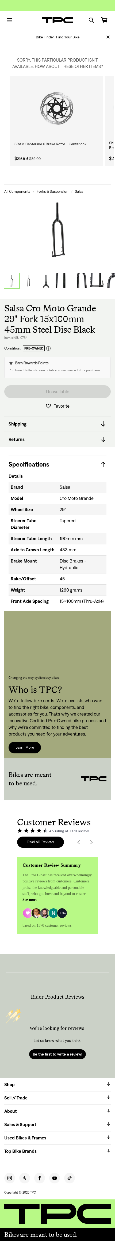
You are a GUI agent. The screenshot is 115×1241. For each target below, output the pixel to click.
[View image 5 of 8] (80, 280)
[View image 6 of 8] (97, 280)
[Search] (91, 20)
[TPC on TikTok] (69, 1178)
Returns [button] (17, 439)
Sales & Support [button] (20, 1124)
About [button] (10, 1111)
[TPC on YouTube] (54, 1178)
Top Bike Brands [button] (20, 1151)
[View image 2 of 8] (28, 280)
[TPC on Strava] (24, 1178)
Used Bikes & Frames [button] (25, 1137)
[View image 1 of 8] (11, 280)
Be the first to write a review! (57, 1054)
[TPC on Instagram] (9, 1178)
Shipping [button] (17, 423)
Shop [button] (9, 1084)
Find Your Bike (67, 37)
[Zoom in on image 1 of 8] (57, 229)
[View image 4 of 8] (63, 280)
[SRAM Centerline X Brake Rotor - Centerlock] (56, 108)
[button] (108, 37)
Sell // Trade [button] (16, 1097)
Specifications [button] (29, 464)
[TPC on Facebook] (39, 1178)
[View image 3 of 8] (46, 280)
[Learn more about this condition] (48, 348)
